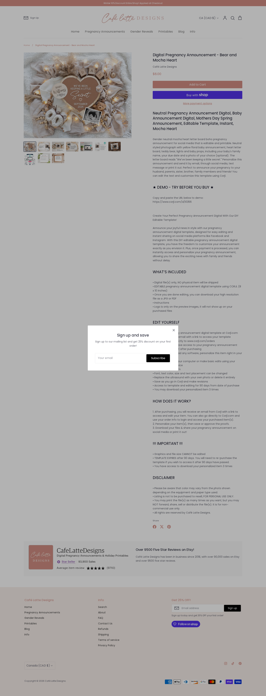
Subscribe (158, 358)
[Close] (174, 330)
